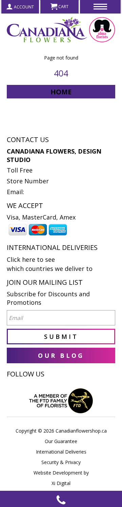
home (61, 91)
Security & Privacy (61, 462)
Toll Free (20, 170)
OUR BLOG (61, 355)
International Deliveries (61, 451)
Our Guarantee (61, 441)
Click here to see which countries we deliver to (50, 264)
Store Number (28, 181)
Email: (15, 192)
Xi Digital (61, 483)
